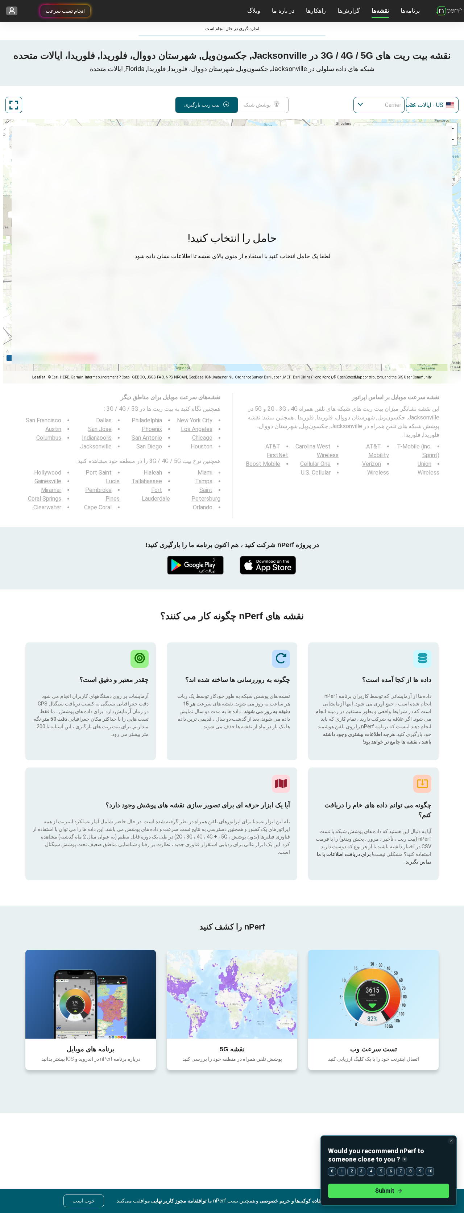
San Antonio (147, 437)
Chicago (202, 437)
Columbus (48, 437)
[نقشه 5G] (232, 994)
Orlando (202, 507)
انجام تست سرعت (65, 11)
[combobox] (432, 105)
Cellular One (315, 463)
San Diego (149, 446)
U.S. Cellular (316, 472)
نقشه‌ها (380, 10)
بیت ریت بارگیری (202, 105)
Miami (205, 472)
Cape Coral (98, 507)
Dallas (104, 420)
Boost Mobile (263, 463)
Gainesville (47, 481)
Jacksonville (96, 446)
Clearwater (47, 507)
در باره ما (283, 10)
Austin (53, 429)
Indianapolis (97, 437)
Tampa (203, 481)
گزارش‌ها (348, 10)
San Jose (100, 429)
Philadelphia (147, 420)
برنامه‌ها (410, 10)
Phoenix (152, 429)
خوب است (83, 1201)
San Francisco (43, 420)
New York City (194, 420)
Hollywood (47, 472)
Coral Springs (44, 498)
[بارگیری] (268, 565)
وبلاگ (253, 10)
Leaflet (39, 377)
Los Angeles (196, 429)
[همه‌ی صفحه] (13, 105)
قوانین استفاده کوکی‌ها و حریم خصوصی (300, 1201)
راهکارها (316, 10)
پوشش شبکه (257, 105)
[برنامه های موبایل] (90, 994)
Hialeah (153, 472)
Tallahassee (147, 481)
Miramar (51, 490)
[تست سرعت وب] (373, 994)
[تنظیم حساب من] (14, 11)
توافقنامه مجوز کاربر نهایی (178, 1201)
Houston (201, 446)
